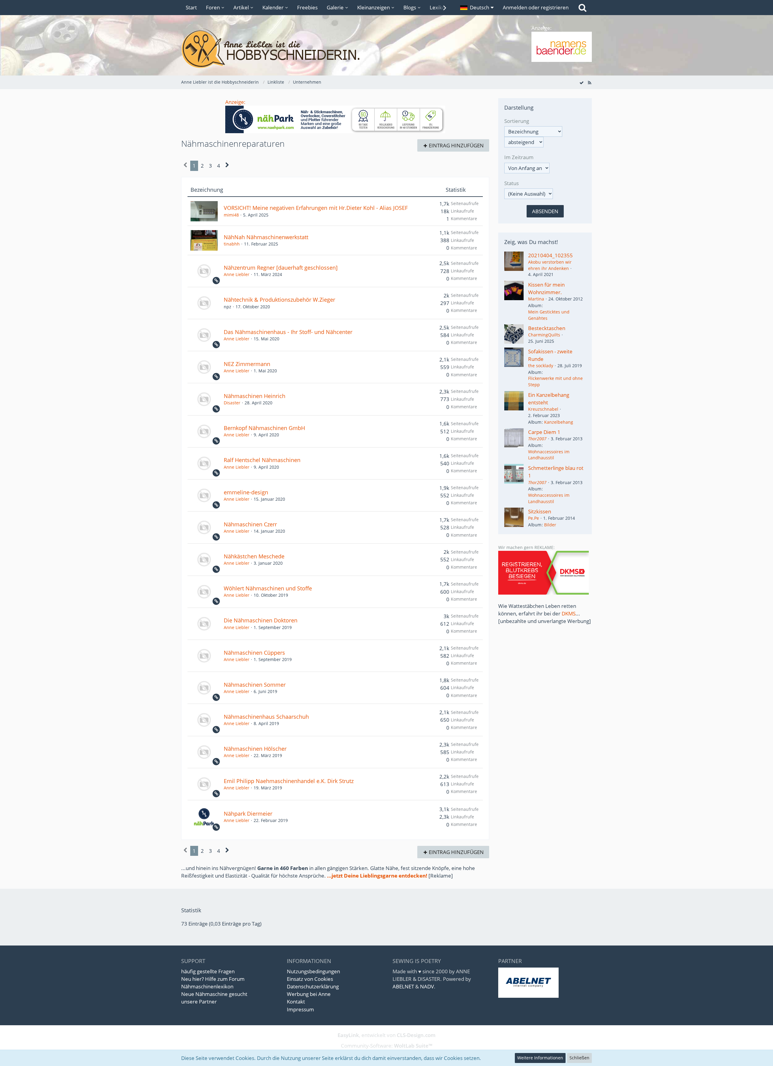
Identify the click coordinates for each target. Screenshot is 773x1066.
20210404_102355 (550, 255)
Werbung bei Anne (309, 994)
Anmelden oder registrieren (536, 7)
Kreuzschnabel (543, 409)
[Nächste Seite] (227, 166)
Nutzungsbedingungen (313, 971)
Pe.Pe (533, 518)
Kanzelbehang (558, 422)
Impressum (300, 1009)
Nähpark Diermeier (248, 813)
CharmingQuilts (544, 335)
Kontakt (296, 1001)
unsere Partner (199, 1001)
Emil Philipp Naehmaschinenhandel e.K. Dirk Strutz (289, 781)
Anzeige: (235, 101)
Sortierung (516, 120)
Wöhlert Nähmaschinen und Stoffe (268, 588)
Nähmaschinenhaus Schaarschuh (266, 716)
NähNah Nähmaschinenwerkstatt (266, 237)
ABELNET (403, 986)
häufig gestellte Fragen (208, 971)
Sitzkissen (539, 511)
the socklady (540, 365)
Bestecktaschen (546, 328)
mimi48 (231, 215)
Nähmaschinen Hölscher (255, 748)
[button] (477, 7)
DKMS (569, 613)
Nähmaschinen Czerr (250, 524)
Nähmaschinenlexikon (207, 986)
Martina (536, 299)
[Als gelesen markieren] (581, 82)
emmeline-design (246, 492)
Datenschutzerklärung (313, 986)
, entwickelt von (386, 1035)
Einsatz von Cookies (310, 978)
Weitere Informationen (540, 1058)
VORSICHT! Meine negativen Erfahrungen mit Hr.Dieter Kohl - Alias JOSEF (316, 207)
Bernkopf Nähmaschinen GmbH (264, 428)
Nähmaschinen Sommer (255, 684)
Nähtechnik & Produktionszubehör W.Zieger (279, 299)
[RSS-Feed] (589, 82)
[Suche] (582, 7)
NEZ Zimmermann (247, 364)
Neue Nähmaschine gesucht (214, 994)
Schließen (579, 1058)
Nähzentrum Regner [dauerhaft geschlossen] (281, 267)
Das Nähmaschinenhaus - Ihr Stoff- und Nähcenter (288, 332)
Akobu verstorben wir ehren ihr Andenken (550, 265)
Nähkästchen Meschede (254, 556)
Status (511, 183)
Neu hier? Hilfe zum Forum (213, 978)
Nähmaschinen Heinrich (254, 396)
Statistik (456, 189)
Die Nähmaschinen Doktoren (260, 620)
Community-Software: (386, 1045)
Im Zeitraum (519, 157)
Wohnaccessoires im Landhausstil (548, 455)
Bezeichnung (207, 189)
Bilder (550, 525)
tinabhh (232, 244)
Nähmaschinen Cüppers (254, 652)
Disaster (232, 403)
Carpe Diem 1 (544, 432)
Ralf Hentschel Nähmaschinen (262, 460)
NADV (427, 986)
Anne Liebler (236, 274)
